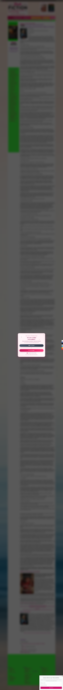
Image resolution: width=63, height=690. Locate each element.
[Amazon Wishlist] (62, 347)
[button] (51, 678)
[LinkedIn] (62, 346)
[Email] (62, 345)
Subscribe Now (51, 687)
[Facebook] (62, 342)
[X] (62, 343)
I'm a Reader (31, 345)
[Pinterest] (62, 349)
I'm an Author (31, 350)
